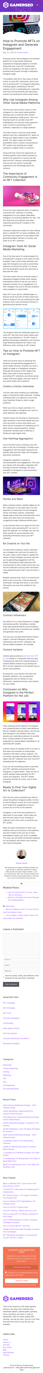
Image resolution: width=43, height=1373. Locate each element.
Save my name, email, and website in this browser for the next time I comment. (22, 977)
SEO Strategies (9, 1008)
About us (6, 1342)
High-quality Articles (11, 1028)
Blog (4, 1350)
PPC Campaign (9, 1003)
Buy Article (7, 1347)
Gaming (6, 1072)
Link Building (8, 1023)
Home (5, 1340)
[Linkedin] (21, 884)
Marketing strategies (11, 1043)
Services (6, 1345)
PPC (4, 1079)
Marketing (7, 1075)
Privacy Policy (28, 1365)
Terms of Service (16, 1365)
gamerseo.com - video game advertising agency (21, 1368)
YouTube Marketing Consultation (16, 1038)
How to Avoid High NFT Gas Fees (16, 1226)
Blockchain (10, 906)
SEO (4, 1082)
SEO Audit (7, 1013)
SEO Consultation (10, 1033)
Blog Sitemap (8, 1352)
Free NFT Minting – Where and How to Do (20, 1211)
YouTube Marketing (10, 1089)
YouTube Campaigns (11, 1018)
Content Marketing (10, 1068)
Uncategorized (9, 1085)
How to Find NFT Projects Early (15, 1207)
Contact (6, 1355)
